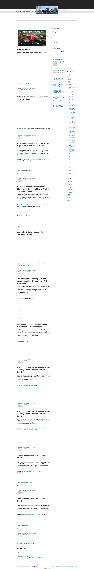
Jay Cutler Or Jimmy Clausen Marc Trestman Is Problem (30, 233)
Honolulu (34, 10)
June (69, 184)
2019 (68, 78)
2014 (68, 85)
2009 (68, 200)
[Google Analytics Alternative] (47, 568)
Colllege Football (45, 10)
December (70, 87)
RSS (30, 10)
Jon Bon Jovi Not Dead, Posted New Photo (61, 62)
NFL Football (65, 10)
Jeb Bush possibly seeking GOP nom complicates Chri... (72, 128)
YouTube (70, 10)
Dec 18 (70, 153)
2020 (68, 76)
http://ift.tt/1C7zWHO (28, 307)
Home (34, 541)
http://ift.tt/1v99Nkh (28, 215)
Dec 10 (70, 161)
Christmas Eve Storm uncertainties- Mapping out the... (72, 120)
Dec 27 (70, 94)
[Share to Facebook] (22, 91)
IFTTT (30, 83)
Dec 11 (70, 159)
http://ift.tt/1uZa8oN (28, 525)
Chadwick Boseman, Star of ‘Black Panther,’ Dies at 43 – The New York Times (58, 102)
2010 (68, 198)
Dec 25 (70, 97)
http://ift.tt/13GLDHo (28, 482)
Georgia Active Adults (26, 11)
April (69, 187)
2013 (68, 194)
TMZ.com (48, 11)
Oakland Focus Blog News (24, 556)
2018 (68, 79)
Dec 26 (70, 96)
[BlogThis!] (19, 91)
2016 (68, 82)
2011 (68, 197)
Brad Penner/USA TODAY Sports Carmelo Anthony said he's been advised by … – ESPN (33, 369)
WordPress (25, 179)
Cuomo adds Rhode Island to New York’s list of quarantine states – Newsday (58, 106)
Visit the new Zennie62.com (25, 543)
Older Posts (48, 541)
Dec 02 (70, 173)
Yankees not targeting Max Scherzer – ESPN (32, 457)
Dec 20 (70, 105)
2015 (68, 84)
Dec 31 (70, 88)
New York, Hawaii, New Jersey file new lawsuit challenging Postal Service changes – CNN (58, 69)
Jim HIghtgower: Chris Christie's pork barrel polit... (72, 132)
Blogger (36, 566)
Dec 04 (70, 170)
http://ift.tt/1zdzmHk (28, 170)
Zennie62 (59, 10)
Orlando (17, 10)
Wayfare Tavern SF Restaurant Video (31, 53)
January (69, 192)
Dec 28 (70, 93)
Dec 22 (70, 102)
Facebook (51, 10)
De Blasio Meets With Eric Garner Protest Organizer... (72, 116)
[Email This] (18, 91)
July (68, 183)
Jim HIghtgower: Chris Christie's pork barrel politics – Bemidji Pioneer (32, 325)
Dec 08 (70, 164)
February (69, 190)
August (69, 181)
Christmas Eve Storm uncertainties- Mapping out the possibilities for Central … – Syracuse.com (33, 189)
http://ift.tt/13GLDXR (28, 395)
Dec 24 (70, 99)
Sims (35, 11)
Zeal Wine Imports (54, 11)
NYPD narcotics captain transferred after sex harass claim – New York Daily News (58, 91)
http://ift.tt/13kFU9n (28, 351)
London (22, 10)
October (69, 178)
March (69, 189)
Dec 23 (70, 100)
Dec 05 (70, 168)
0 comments (34, 88)
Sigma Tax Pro (18, 11)
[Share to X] (20, 91)
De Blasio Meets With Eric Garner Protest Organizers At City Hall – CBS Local (33, 145)
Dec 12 (70, 158)
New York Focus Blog (43, 9)
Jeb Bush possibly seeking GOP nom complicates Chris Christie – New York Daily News (32, 281)
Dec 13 (70, 156)
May (68, 186)
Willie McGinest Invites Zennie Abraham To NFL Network (32, 98)
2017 (68, 81)
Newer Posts (19, 541)
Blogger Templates (55, 566)
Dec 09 (70, 162)
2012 (68, 195)
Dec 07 (70, 165)
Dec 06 (70, 167)
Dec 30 (70, 90)
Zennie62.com (21, 552)
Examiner (43, 11)
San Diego (39, 10)
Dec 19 (70, 107)
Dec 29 (70, 91)
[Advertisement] (40, 3)
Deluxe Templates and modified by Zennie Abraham (69, 566)
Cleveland (26, 10)
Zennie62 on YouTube (22, 81)
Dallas (56, 10)
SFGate (39, 11)
